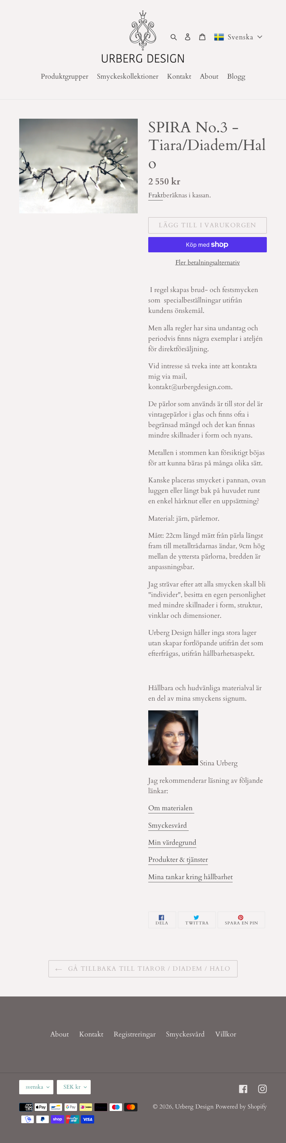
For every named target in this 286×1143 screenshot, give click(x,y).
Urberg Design (194, 1107)
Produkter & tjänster (178, 859)
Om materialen (171, 808)
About (59, 1034)
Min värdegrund (172, 842)
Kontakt (91, 1034)
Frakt (155, 195)
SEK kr (72, 1087)
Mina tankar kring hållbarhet (190, 877)
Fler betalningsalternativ (207, 262)
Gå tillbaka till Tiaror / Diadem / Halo (148, 968)
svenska (34, 1087)
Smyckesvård (168, 825)
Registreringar (135, 1034)
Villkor (225, 1034)
